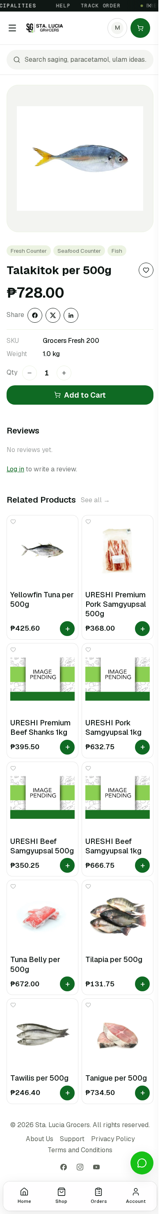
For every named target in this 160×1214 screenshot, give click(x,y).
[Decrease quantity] (29, 373)
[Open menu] (12, 28)
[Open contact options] (141, 1162)
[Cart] (140, 28)
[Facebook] (63, 1167)
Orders (99, 1201)
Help (58, 5)
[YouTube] (96, 1167)
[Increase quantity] (64, 373)
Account (136, 1201)
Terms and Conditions (80, 1150)
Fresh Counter (29, 250)
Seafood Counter (79, 250)
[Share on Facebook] (34, 315)
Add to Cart (85, 395)
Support (72, 1139)
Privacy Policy (113, 1139)
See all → (95, 500)
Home (24, 1201)
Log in (15, 469)
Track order (96, 5)
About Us (39, 1139)
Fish (117, 250)
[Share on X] (53, 315)
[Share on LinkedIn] (71, 315)
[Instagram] (80, 1167)
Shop (61, 1201)
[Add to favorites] (146, 270)
